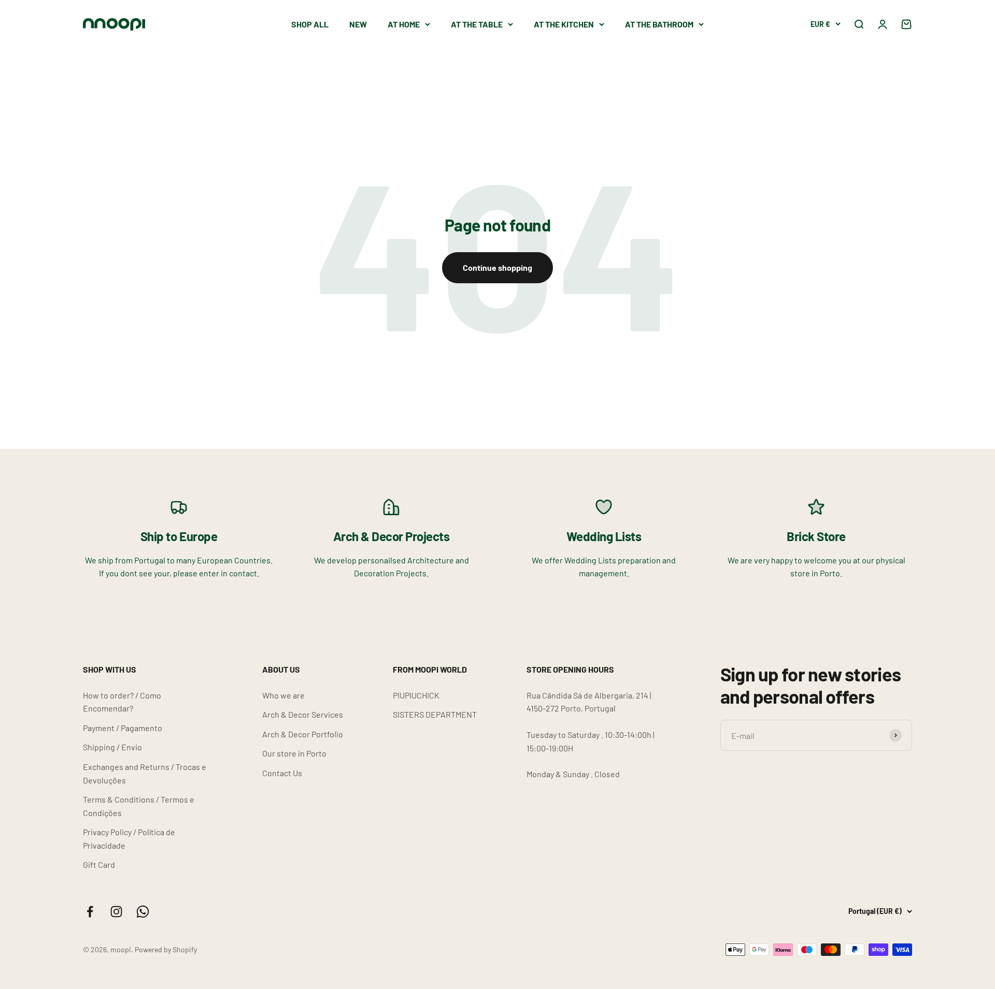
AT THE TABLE (477, 24)
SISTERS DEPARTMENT (435, 714)
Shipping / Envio (112, 747)
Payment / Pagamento (122, 728)
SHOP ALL (310, 24)
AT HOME (404, 24)
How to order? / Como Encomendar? (122, 702)
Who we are (283, 695)
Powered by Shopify (166, 949)
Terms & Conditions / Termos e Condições (138, 806)
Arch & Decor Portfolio (302, 734)
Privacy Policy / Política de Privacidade (129, 838)
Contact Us (282, 773)
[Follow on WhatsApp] (143, 912)
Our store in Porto (294, 753)
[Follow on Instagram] (116, 912)
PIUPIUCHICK (416, 695)
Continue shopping (497, 267)
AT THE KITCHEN (564, 24)
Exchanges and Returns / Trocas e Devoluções (144, 773)
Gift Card (99, 864)
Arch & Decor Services (302, 714)
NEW (358, 24)
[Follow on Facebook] (90, 912)
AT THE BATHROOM (659, 24)
